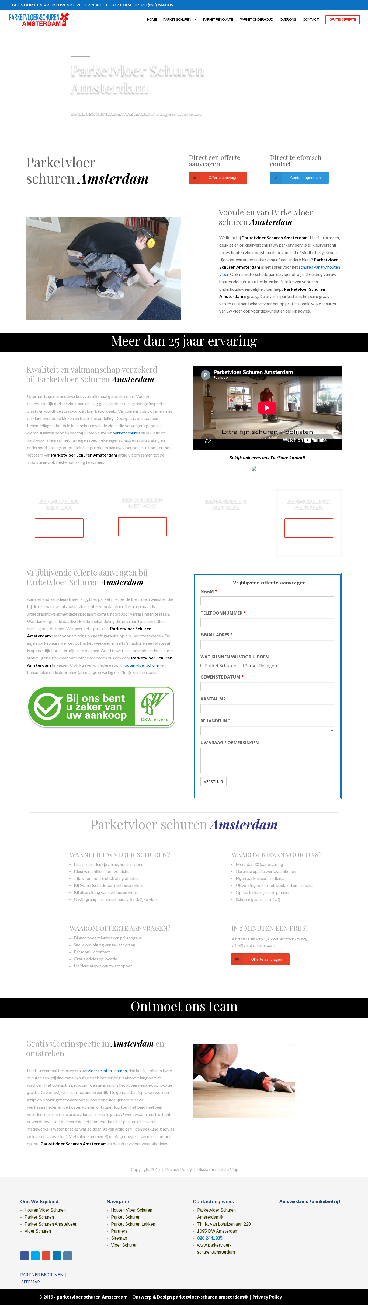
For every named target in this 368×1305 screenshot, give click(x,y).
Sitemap (119, 1238)
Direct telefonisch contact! (295, 160)
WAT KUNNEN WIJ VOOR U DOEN (234, 657)
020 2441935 (210, 1238)
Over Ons (288, 20)
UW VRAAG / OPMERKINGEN (229, 743)
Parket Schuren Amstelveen (51, 1224)
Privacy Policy (267, 1297)
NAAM (208, 591)
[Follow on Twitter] (35, 1255)
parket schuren (126, 432)
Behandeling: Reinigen (309, 504)
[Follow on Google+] (46, 1255)
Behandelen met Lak (59, 504)
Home (152, 20)
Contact (311, 20)
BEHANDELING (215, 721)
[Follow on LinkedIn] (57, 1255)
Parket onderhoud (256, 20)
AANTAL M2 (214, 699)
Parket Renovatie (218, 20)
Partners (119, 1231)
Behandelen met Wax (142, 503)
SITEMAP (30, 1282)
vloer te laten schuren (107, 1070)
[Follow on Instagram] (67, 1255)
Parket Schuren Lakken (133, 1224)
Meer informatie (56, 527)
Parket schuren (177, 20)
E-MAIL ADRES (216, 635)
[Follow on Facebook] (24, 1255)
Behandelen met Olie (225, 504)
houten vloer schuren (142, 665)
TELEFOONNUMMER (223, 613)
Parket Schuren (220, 666)
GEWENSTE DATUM (222, 677)
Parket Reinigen (260, 666)
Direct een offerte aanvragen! (214, 160)
